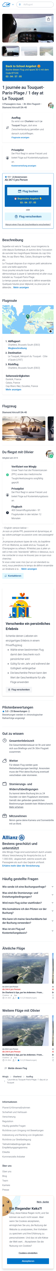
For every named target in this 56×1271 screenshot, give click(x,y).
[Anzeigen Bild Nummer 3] (48, 51)
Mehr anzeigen (21, 287)
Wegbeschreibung (17, 348)
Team (5, 1180)
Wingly (5, 1076)
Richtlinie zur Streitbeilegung (16, 1139)
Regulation (7, 1121)
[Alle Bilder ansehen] (28, 28)
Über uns (6, 1171)
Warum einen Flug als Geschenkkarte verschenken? (28, 224)
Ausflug (29, 1076)
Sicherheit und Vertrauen (14, 1112)
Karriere (6, 1185)
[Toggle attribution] (50, 331)
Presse (5, 1189)
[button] (28, 317)
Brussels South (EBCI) (29, 344)
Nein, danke (43, 1202)
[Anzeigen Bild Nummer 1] (10, 51)
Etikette (6, 1152)
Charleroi (17, 1076)
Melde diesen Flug (17, 1068)
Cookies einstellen (28, 1253)
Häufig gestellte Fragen (14, 1126)
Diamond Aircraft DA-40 (14, 107)
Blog (4, 1176)
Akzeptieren (28, 1261)
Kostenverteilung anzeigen (23, 166)
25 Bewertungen (19, 177)
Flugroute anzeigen (20, 137)
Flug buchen (30, 191)
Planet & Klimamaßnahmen (16, 1107)
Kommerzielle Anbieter (13, 1156)
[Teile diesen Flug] (48, 19)
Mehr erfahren (16, 807)
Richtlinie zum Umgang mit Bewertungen (23, 1130)
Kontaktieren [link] (14, 575)
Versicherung (9, 1116)
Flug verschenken (30, 216)
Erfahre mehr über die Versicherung (20, 865)
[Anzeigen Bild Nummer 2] (29, 51)
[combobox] (35, 4)
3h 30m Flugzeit (31, 104)
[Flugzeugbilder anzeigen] (23, 428)
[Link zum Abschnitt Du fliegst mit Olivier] (51, 107)
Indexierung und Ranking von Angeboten (22, 1135)
